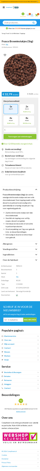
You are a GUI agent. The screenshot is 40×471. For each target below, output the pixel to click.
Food (7, 33)
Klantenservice (10, 336)
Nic (7, 44)
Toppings (22, 33)
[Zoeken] (32, 24)
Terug (3, 33)
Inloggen (7, 384)
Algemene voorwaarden (9, 466)
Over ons (7, 340)
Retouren (8, 380)
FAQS (6, 360)
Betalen (7, 376)
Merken (7, 356)
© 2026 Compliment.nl (9, 451)
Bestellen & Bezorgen (12, 372)
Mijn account (9, 344)
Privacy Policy (6, 462)
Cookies (4, 455)
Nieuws (7, 352)
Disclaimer (5, 459)
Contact (7, 348)
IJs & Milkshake (14, 33)
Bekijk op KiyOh (21, 411)
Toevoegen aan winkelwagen (20, 136)
